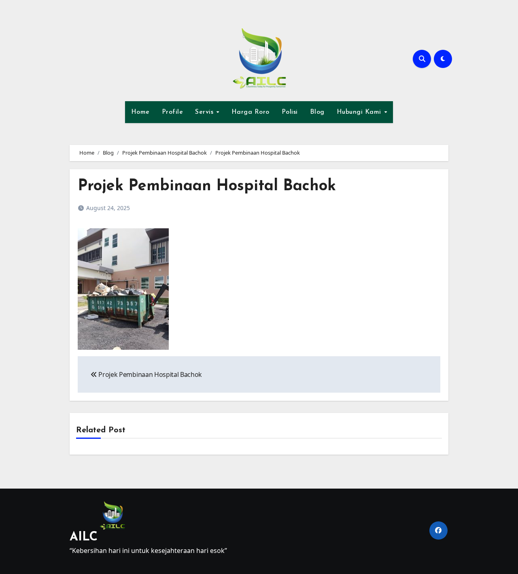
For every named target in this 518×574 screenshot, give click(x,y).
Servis (205, 112)
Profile (172, 112)
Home (140, 112)
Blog (317, 112)
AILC (84, 537)
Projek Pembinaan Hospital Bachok (207, 186)
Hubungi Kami (360, 112)
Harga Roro (250, 112)
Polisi (290, 112)
